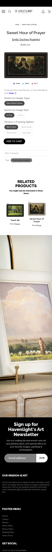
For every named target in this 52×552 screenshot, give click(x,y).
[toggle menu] (3, 11)
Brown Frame (27, 127)
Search (5, 516)
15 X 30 (20, 115)
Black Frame (11, 127)
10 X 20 (9, 115)
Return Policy (7, 526)
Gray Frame (26, 133)
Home (17, 24)
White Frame (11, 133)
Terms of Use (7, 536)
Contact (5, 519)
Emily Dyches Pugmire (26, 39)
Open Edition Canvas (14, 103)
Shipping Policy (8, 532)
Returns (5, 523)
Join (42, 458)
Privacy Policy (7, 529)
